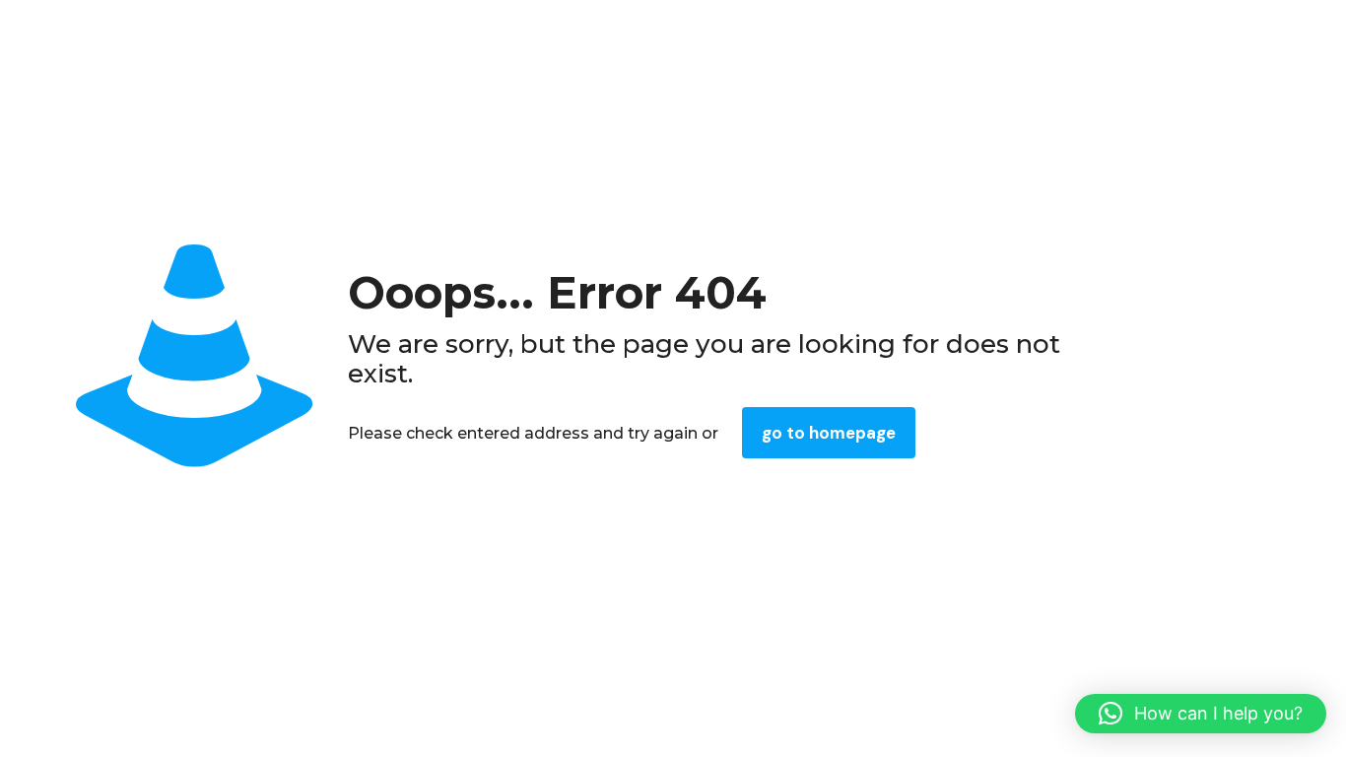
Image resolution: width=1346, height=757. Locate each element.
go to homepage (829, 433)
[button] (1200, 713)
